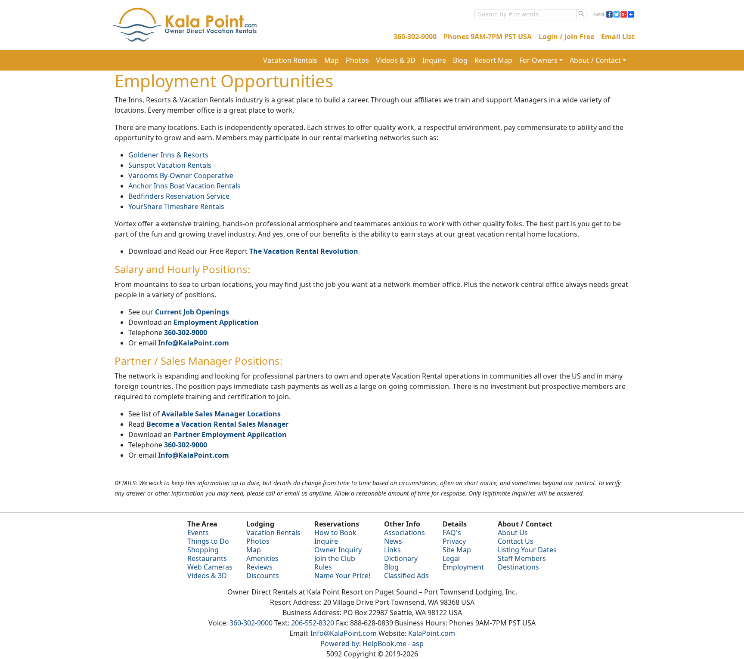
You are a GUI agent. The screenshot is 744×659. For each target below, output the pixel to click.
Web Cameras (209, 567)
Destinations (518, 567)
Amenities (262, 558)
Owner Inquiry (338, 549)
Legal (451, 558)
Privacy (454, 541)
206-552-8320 (312, 623)
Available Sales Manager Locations (221, 414)
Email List (618, 36)
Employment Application (216, 322)
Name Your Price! (342, 575)
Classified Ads (406, 575)
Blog (460, 60)
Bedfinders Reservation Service (178, 196)
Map (331, 60)
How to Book (335, 532)
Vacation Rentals (290, 60)
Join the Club (334, 558)
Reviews (259, 567)
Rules (323, 567)
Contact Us (515, 541)
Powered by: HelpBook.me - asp (372, 643)
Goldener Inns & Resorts (168, 155)
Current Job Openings (192, 312)
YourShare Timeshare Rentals (176, 206)
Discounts (262, 575)
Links (392, 549)
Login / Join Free (566, 36)
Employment (463, 567)
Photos (357, 60)
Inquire (434, 60)
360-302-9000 (415, 36)
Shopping (203, 549)
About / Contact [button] (595, 60)
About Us (513, 532)
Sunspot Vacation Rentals (169, 165)
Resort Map (493, 60)
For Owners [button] (538, 60)
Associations (404, 532)
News (393, 541)
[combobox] (525, 14)
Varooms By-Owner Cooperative (180, 175)
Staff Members (522, 558)
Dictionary (401, 558)
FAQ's (452, 532)
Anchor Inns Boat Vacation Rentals (184, 186)
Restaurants (207, 558)
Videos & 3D (395, 60)
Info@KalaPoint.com (193, 343)
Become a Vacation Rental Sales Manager (217, 424)
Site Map (457, 549)
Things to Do (208, 541)
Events (198, 532)
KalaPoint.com (431, 633)
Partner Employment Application (230, 434)
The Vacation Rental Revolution (303, 251)
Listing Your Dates (527, 549)
